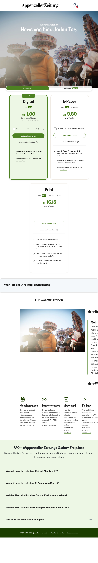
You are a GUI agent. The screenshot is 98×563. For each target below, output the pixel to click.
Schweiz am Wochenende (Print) (30, 128)
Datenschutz (72, 533)
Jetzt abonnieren (86, 431)
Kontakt (54, 533)
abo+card (22, 161)
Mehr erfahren (28, 425)
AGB (62, 533)
